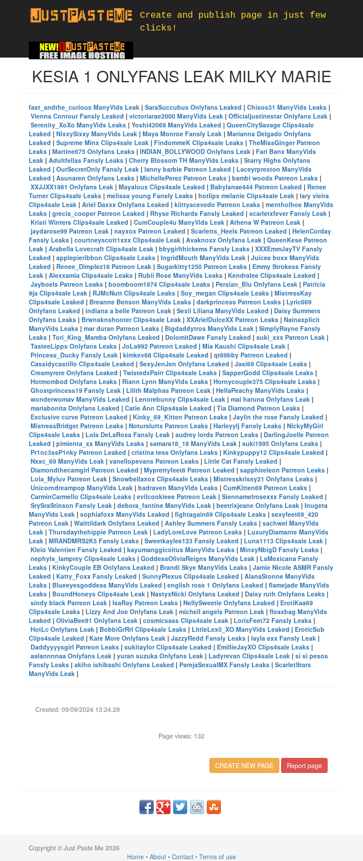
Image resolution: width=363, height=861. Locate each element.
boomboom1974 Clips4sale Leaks (159, 284)
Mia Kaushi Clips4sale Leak (244, 346)
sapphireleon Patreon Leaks (282, 469)
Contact (182, 856)
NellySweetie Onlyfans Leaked (229, 602)
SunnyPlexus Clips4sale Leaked (190, 576)
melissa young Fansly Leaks (150, 195)
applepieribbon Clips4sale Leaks (105, 257)
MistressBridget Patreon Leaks (77, 425)
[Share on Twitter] (180, 807)
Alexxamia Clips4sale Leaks (91, 275)
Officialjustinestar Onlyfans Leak (278, 115)
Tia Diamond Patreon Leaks (258, 408)
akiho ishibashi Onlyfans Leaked (124, 664)
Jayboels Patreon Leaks (67, 284)
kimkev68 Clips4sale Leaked (166, 354)
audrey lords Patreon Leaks (217, 434)
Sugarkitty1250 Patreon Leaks (202, 266)
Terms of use (217, 856)
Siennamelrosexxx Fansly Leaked (272, 496)
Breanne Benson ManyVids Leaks (140, 301)
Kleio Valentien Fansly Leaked (76, 549)
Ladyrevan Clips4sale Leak (249, 655)
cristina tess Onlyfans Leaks (174, 452)
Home (135, 856)
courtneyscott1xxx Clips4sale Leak (127, 239)
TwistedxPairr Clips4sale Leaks (170, 372)
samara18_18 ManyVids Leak (193, 443)
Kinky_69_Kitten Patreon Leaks (180, 416)
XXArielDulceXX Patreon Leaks (232, 319)
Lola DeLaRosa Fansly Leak (127, 434)
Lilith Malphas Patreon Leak (168, 390)
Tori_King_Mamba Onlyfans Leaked (106, 337)
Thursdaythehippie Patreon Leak (98, 531)
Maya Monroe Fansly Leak (182, 133)
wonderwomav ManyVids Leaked (80, 399)
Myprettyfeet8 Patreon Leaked (189, 469)
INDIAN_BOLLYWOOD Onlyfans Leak (195, 151)
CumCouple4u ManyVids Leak (179, 222)
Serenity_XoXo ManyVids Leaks (78, 124)
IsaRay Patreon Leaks (145, 602)
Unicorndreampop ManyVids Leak (82, 487)
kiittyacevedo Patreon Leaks (217, 204)
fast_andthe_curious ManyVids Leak (84, 107)
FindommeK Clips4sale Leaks (198, 142)
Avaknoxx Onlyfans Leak (224, 239)
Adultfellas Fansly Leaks (86, 160)
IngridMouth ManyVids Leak (203, 257)
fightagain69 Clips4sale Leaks (220, 514)
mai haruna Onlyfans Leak (270, 399)
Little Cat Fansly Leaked (241, 461)
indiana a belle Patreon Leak (128, 310)
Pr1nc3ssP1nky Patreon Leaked (78, 452)
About (158, 856)
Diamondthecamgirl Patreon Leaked (85, 469)
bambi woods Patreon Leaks (275, 177)
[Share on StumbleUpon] (214, 807)
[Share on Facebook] (146, 807)
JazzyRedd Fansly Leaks (208, 638)
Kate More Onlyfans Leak (127, 638)
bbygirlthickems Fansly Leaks (204, 248)
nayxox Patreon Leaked (149, 231)
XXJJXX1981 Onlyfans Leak (72, 186)
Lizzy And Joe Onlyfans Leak (129, 611)
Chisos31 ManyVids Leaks (287, 107)
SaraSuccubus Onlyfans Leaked (193, 107)
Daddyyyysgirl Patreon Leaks (75, 646)
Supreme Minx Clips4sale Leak (102, 142)
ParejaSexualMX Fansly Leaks (224, 664)
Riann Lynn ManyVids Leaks (165, 381)
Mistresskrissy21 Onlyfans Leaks (263, 478)
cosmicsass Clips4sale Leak (185, 620)
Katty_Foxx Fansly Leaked (96, 576)
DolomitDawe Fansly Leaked (208, 337)
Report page (304, 765)
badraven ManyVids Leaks (178, 487)
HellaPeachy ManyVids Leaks (260, 390)
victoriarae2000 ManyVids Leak (176, 115)
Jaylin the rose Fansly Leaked (278, 416)
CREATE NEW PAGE (244, 765)
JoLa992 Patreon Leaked (159, 346)
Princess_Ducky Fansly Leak (74, 354)
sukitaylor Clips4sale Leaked (168, 646)
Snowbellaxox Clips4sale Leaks (160, 478)
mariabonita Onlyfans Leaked (75, 408)
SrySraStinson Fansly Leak (71, 505)
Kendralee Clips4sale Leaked (272, 275)
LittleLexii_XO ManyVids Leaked (241, 629)
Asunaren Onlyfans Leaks (95, 177)
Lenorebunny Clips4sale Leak (180, 399)
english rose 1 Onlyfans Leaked (215, 584)
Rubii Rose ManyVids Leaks (180, 275)
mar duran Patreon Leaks (121, 328)
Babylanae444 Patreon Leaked (256, 186)
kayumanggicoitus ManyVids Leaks (181, 549)
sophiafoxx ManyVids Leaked (125, 514)
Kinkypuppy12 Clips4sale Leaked (273, 452)
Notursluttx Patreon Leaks (168, 425)
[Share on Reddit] (197, 807)
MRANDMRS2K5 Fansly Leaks (94, 540)
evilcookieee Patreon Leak (176, 496)
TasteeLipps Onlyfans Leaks (74, 346)
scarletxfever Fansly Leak (288, 213)
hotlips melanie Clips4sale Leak (246, 195)
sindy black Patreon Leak (69, 602)
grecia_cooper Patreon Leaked (98, 213)
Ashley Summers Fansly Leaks (211, 523)
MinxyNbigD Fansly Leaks (279, 549)
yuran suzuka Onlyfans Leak (160, 655)
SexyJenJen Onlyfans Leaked (184, 363)
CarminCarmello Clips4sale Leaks (81, 496)
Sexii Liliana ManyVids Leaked (223, 310)
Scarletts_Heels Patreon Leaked (239, 231)
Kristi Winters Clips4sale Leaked (79, 222)
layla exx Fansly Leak (283, 638)
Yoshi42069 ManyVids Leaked (176, 124)
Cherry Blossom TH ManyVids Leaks (184, 160)
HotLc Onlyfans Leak (62, 629)
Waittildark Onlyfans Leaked (116, 523)
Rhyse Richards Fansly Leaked (197, 213)
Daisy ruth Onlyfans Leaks (285, 593)
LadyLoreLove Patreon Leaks (197, 531)
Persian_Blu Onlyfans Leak (256, 284)
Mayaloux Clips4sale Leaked (162, 186)
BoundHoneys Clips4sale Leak (98, 593)
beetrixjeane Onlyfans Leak (257, 505)
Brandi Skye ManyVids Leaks (203, 567)
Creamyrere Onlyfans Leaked (74, 372)
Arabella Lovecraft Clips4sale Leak (101, 248)
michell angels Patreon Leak (221, 611)
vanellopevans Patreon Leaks (154, 461)
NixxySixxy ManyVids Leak (96, 133)
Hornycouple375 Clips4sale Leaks (264, 381)
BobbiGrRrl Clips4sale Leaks (143, 629)
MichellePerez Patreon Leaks (183, 177)
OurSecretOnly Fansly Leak (97, 169)
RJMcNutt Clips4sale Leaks (134, 292)
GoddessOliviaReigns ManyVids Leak (198, 558)
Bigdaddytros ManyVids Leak (209, 328)
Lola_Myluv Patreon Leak (69, 478)
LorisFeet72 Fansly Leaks (273, 620)
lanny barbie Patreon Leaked (187, 169)
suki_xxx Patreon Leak (290, 337)
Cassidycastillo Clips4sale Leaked (82, 363)
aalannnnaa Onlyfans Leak (71, 655)
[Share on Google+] (163, 807)
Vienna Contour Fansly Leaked (77, 115)
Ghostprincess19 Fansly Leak (76, 390)
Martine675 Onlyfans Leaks (93, 151)
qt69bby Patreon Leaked (251, 354)
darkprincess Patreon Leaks (239, 301)
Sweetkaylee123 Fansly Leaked (191, 540)
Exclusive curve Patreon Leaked (79, 416)
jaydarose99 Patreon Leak (70, 231)
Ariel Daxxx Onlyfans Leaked (125, 204)
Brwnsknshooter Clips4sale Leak (131, 319)
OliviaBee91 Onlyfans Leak (97, 620)
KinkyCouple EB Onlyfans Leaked (103, 567)
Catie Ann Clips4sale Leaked (168, 408)
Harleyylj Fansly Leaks (247, 425)
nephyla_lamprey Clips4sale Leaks (83, 558)
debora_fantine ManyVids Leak (164, 505)
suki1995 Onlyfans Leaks (280, 443)
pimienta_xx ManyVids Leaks (100, 443)
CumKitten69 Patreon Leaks (265, 487)
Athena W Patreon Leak (265, 222)
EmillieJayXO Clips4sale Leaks (263, 646)
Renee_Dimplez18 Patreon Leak (103, 266)
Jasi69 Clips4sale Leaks (271, 363)
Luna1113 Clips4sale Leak (283, 540)
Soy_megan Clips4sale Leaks (225, 292)
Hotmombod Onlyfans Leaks (74, 381)
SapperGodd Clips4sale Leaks (267, 372)
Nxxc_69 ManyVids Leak (67, 461)
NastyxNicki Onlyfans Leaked (195, 593)
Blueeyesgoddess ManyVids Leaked (107, 584)
